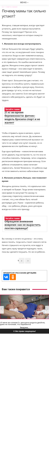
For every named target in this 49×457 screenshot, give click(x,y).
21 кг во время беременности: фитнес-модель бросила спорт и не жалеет (22, 117)
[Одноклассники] (13, 277)
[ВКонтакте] (6, 277)
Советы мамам (11, 7)
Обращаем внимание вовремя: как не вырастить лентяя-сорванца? (23, 225)
